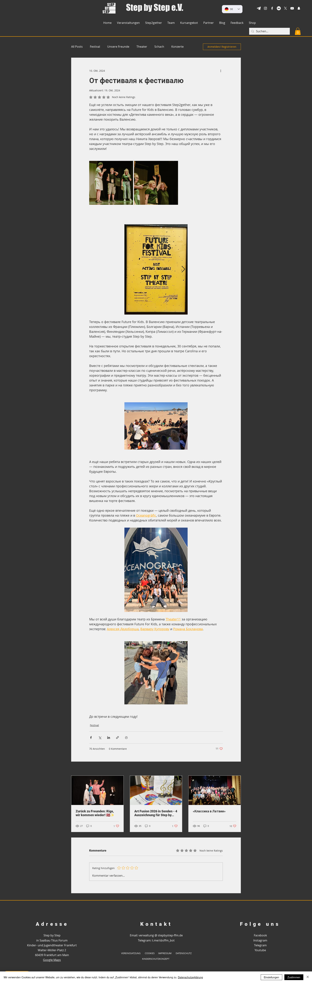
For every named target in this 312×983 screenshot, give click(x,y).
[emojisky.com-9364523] (259, 8)
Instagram (260, 940)
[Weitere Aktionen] (220, 71)
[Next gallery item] (183, 269)
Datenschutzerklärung (190, 977)
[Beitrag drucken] (126, 737)
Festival (95, 47)
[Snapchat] (299, 8)
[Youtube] (292, 8)
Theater (141, 47)
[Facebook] (272, 8)
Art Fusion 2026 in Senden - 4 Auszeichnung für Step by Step (155, 813)
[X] (285, 8)
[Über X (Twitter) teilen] (99, 737)
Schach (159, 47)
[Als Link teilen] (117, 737)
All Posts (77, 47)
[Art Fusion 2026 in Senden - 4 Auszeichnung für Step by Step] (156, 790)
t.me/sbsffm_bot (163, 940)
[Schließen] (308, 977)
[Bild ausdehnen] (111, 183)
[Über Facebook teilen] (91, 737)
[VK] (279, 8)
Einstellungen (271, 977)
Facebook (260, 935)
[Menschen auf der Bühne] (214, 790)
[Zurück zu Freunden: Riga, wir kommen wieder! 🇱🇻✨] (97, 790)
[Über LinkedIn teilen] (108, 737)
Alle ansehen (233, 769)
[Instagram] (265, 8)
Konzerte (177, 47)
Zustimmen (293, 977)
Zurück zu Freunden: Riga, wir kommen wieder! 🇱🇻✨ (95, 813)
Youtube (260, 950)
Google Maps (52, 960)
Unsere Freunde (118, 47)
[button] (252, 23)
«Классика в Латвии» (209, 811)
